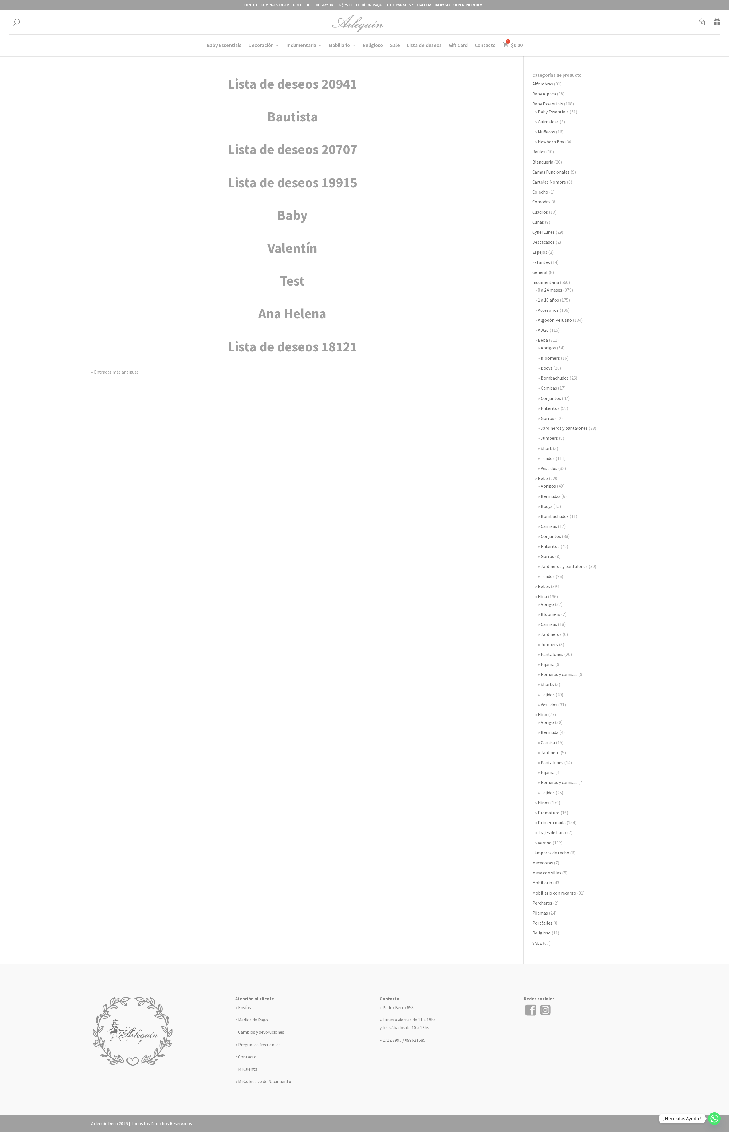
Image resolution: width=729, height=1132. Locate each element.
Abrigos (548, 348)
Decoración (261, 45)
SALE (537, 943)
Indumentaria (301, 45)
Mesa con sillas (546, 873)
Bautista (292, 116)
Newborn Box (551, 141)
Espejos (539, 252)
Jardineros (551, 634)
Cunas (538, 222)
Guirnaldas (548, 122)
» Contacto (246, 1057)
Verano (545, 843)
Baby (292, 215)
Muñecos (546, 132)
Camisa (548, 742)
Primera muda (552, 822)
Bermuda (549, 732)
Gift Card (458, 45)
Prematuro (549, 812)
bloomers (550, 358)
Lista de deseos (424, 45)
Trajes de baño (552, 832)
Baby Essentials (224, 45)
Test (292, 280)
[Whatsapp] (714, 1118)
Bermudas (550, 496)
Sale (395, 45)
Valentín (292, 247)
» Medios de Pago (251, 1020)
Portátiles (542, 923)
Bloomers (550, 614)
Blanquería (542, 162)
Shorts (547, 684)
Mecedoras (542, 863)
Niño (542, 714)
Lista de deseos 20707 (292, 149)
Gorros (547, 418)
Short (546, 448)
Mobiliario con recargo (554, 893)
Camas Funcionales (551, 172)
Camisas (549, 388)
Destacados (543, 242)
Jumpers (549, 438)
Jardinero (550, 752)
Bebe (543, 478)
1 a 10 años (548, 300)
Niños (543, 802)
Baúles (538, 151)
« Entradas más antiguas (115, 372)
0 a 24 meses (550, 290)
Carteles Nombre (549, 182)
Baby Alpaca (544, 94)
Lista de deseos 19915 (292, 182)
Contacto (485, 45)
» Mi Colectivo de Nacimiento (263, 1081)
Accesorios (548, 310)
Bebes (544, 586)
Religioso (373, 45)
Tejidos (548, 458)
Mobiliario (339, 45)
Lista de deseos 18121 (292, 346)
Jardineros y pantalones (564, 428)
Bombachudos (555, 378)
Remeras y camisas (559, 674)
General (540, 272)
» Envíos (243, 1007)
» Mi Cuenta (246, 1069)
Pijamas (540, 913)
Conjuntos (551, 398)
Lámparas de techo (550, 853)
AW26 (543, 330)
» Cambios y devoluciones (259, 1032)
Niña (542, 596)
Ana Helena (292, 313)
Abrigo (547, 604)
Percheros (542, 903)
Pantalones (552, 654)
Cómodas (541, 202)
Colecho (540, 192)
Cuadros (540, 212)
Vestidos (549, 468)
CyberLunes (543, 232)
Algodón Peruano (555, 320)
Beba (543, 340)
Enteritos (550, 408)
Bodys (546, 368)
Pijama (547, 664)
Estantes (541, 262)
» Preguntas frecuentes (257, 1044)
